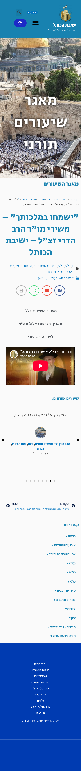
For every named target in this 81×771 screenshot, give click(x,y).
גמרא (72, 563)
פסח (31, 444)
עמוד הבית (40, 664)
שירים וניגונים (29, 199)
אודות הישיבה (40, 670)
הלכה (72, 572)
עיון (73, 617)
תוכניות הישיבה (41, 682)
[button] (19, 12)
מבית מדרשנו (40, 688)
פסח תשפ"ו (19, 444)
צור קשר (41, 712)
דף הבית (74, 199)
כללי (67, 266)
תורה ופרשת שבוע (64, 636)
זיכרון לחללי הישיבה (40, 706)
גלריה (40, 700)
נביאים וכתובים (66, 600)
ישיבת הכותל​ (64, 25)
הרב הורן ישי (62, 444)
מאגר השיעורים (61, 183)
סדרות (41, 199)
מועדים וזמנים (44, 444)
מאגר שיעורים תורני (57, 199)
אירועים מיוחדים (65, 545)
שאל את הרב (40, 694)
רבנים (18, 266)
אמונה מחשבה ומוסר (62, 554)
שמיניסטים (40, 676)
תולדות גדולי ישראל (63, 627)
